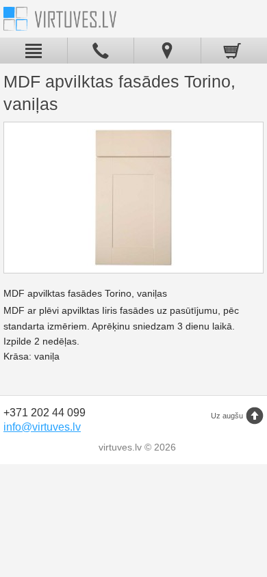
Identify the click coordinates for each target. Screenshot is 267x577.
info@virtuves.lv (42, 427)
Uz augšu (227, 416)
